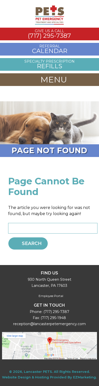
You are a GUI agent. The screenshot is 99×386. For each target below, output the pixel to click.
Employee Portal (50, 296)
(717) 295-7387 (56, 311)
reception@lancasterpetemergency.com (49, 324)
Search (32, 243)
